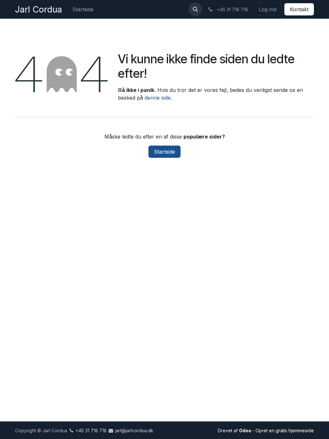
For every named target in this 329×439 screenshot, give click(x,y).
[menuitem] (83, 9)
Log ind (267, 9)
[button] (195, 9)
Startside (164, 151)
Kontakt (299, 9)
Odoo (245, 430)
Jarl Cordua (38, 9)
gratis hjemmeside (295, 430)
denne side (158, 97)
